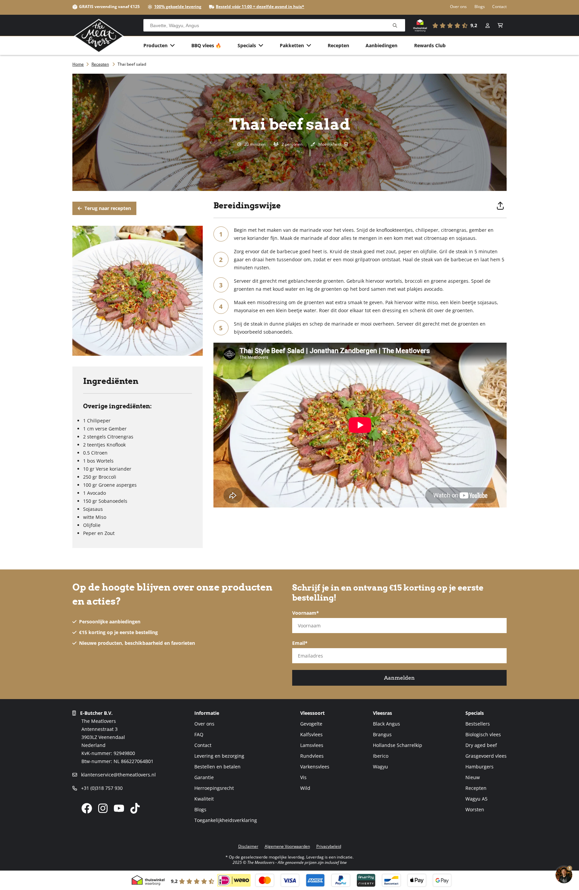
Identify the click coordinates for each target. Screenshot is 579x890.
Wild (305, 788)
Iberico (380, 756)
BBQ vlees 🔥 (206, 45)
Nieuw (472, 777)
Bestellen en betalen (217, 766)
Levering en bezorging (219, 756)
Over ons (458, 6)
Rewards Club (430, 45)
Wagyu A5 (476, 799)
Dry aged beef (481, 745)
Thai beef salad (132, 64)
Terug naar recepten (107, 208)
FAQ (198, 734)
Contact (499, 6)
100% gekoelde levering (177, 6)
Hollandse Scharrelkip (397, 745)
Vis (303, 777)
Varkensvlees (314, 766)
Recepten (338, 45)
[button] (500, 25)
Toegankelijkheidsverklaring (225, 820)
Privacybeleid (328, 846)
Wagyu (380, 766)
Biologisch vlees (483, 734)
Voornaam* (305, 613)
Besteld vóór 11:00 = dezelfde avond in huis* (260, 6)
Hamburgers (479, 766)
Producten (155, 45)
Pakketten (292, 45)
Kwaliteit (204, 799)
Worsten (474, 809)
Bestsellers (477, 724)
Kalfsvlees (311, 734)
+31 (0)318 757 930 (101, 788)
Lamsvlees (311, 745)
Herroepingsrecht (214, 788)
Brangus (382, 734)
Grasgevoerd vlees (486, 756)
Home (78, 64)
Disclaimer (248, 846)
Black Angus (386, 724)
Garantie (204, 777)
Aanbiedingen (381, 45)
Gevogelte (311, 724)
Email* (300, 643)
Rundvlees (312, 756)
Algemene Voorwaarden (287, 846)
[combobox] (274, 25)
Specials (247, 45)
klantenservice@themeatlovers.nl (118, 774)
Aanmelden (399, 678)
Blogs (479, 6)
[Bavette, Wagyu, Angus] (395, 25)
